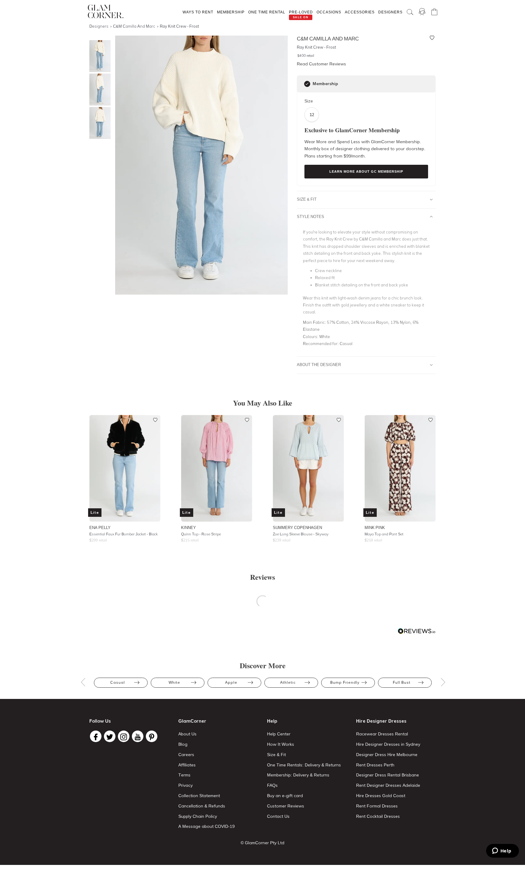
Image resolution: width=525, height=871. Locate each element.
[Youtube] (137, 736)
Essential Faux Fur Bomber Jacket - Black (123, 534)
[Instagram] (123, 736)
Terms (184, 775)
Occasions (329, 12)
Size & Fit (307, 199)
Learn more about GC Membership (366, 171)
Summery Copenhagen (297, 527)
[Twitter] (109, 736)
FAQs (272, 785)
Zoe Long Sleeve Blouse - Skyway (300, 534)
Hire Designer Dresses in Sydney (388, 744)
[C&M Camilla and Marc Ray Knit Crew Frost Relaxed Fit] (98, 123)
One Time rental (266, 12)
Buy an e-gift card (285, 795)
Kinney (188, 527)
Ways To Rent (198, 12)
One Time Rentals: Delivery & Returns (304, 765)
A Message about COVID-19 (206, 826)
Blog (182, 744)
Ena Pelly (100, 527)
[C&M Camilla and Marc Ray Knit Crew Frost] (98, 56)
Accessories (360, 12)
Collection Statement (199, 795)
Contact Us (278, 816)
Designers (390, 12)
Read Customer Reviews (321, 64)
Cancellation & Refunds (201, 806)
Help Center (278, 734)
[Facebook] (95, 736)
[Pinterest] (151, 736)
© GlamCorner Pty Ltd (262, 842)
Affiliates (187, 765)
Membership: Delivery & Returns (298, 775)
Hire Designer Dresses (381, 721)
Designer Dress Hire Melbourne (386, 754)
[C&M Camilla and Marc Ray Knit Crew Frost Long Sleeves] (98, 89)
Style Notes (310, 216)
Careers (186, 754)
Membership (231, 12)
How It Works (280, 744)
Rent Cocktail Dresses (378, 816)
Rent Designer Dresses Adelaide (388, 785)
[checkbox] (307, 84)
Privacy (185, 785)
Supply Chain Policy (197, 816)
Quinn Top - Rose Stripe (201, 534)
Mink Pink (375, 527)
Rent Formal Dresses (377, 806)
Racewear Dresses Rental (382, 734)
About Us (187, 734)
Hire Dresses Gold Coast (380, 795)
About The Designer (319, 364)
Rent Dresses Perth (375, 765)
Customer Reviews (285, 806)
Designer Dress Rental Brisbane (387, 775)
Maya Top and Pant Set (384, 534)
